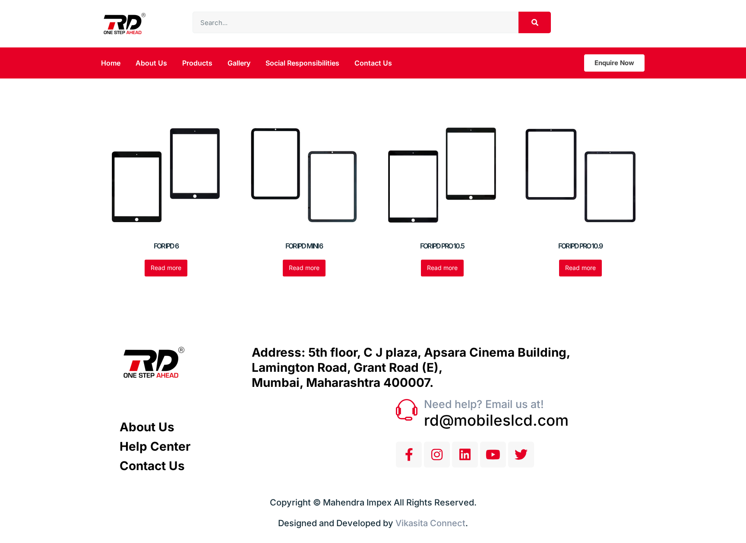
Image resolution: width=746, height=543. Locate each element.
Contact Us (373, 63)
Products (197, 63)
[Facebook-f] (409, 455)
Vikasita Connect (430, 523)
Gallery (239, 63)
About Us (151, 63)
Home (110, 63)
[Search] (534, 22)
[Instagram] (437, 455)
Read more (166, 267)
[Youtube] (493, 455)
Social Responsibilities (302, 63)
